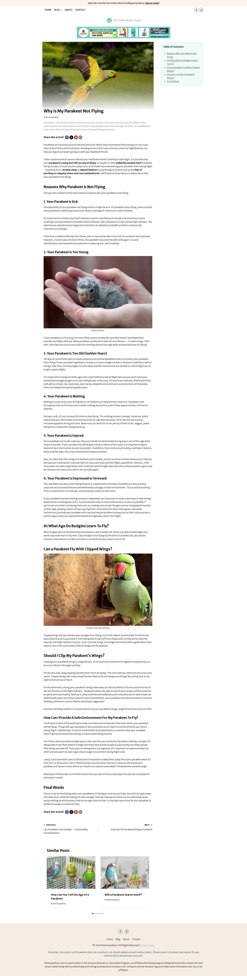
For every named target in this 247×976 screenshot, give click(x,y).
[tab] (92, 913)
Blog (118, 939)
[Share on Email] (80, 137)
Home (48, 9)
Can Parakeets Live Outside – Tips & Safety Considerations (66, 829)
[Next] (144, 883)
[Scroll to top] (240, 972)
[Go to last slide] (51, 883)
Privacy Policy (147, 945)
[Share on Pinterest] (76, 137)
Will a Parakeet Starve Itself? (123, 894)
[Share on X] (71, 137)
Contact (80, 9)
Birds (46, 106)
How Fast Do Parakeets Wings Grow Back (131, 827)
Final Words (173, 81)
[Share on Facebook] (67, 137)
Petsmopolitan (52, 117)
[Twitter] (201, 10)
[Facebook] (196, 10)
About (69, 9)
